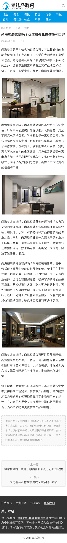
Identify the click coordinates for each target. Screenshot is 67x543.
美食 (16, 14)
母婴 (48, 14)
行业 (37, 14)
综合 (5, 14)
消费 (37, 19)
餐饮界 (17, 19)
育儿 (5, 19)
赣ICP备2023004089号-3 (32, 518)
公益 (27, 19)
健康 (48, 19)
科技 (59, 14)
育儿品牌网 (38, 537)
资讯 (27, 14)
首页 (17, 27)
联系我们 (49, 502)
